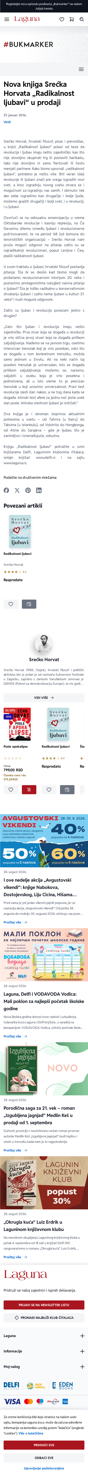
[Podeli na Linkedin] (39, 490)
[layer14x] (65, 1401)
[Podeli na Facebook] (6, 490)
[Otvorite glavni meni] (7, 19)
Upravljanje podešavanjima (44, 1468)
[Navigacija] (44, 69)
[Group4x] (40, 1401)
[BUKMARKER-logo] (28, 44)
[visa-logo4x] (12, 1401)
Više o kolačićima (31, 1433)
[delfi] (11, 1385)
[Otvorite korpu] (71, 19)
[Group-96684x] (63, 1385)
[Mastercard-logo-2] (28, 1401)
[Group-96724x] (53, 1401)
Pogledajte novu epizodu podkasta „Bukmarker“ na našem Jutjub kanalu (44, 6)
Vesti (7, 122)
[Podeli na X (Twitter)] (17, 490)
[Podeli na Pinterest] (28, 490)
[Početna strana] (27, 19)
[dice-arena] (36, 1385)
